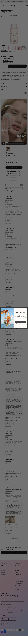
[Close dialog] (26, 309)
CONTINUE (20, 321)
